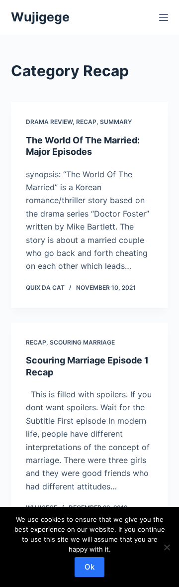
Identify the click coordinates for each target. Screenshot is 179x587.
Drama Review (49, 121)
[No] (167, 547)
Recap (86, 121)
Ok (89, 567)
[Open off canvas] (163, 17)
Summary (116, 121)
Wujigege (40, 16)
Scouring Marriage (82, 342)
